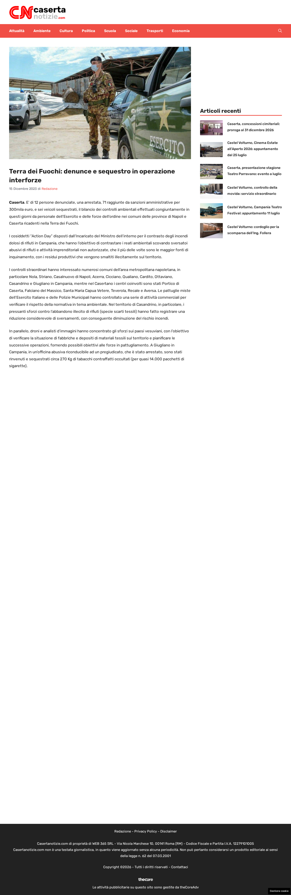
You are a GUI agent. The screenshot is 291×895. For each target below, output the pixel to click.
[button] (280, 31)
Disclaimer (168, 831)
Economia (181, 31)
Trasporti (155, 31)
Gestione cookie (279, 891)
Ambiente (41, 31)
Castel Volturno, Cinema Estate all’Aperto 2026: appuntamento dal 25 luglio (252, 149)
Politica (88, 31)
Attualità (16, 31)
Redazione (122, 831)
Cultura (66, 31)
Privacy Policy (145, 831)
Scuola (110, 31)
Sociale (131, 31)
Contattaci (179, 867)
